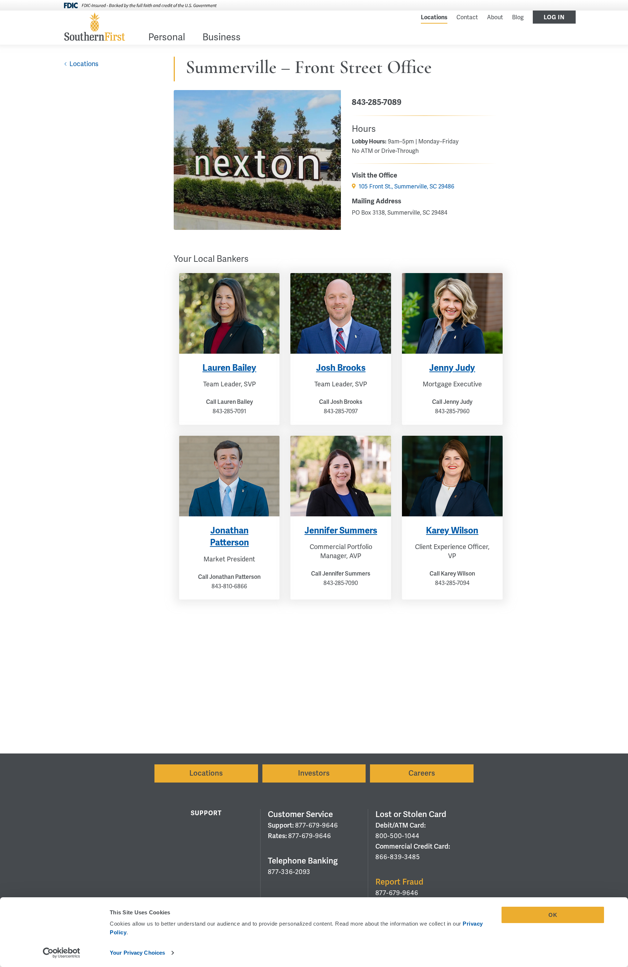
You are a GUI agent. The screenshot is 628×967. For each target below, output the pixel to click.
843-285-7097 (341, 411)
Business (221, 38)
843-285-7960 (452, 411)
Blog (518, 17)
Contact (467, 17)
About (495, 17)
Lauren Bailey (229, 367)
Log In (554, 17)
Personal (166, 38)
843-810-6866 (229, 586)
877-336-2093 (289, 872)
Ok (552, 915)
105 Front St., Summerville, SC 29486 (406, 186)
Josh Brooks (341, 367)
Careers (421, 773)
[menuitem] (167, 39)
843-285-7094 (452, 583)
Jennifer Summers (341, 530)
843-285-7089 (377, 102)
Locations (434, 17)
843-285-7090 (340, 583)
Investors (314, 773)
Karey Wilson (452, 530)
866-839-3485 (397, 857)
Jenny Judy (452, 367)
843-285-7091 (229, 411)
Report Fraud (399, 882)
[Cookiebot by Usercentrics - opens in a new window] (61, 952)
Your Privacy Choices (137, 953)
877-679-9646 (316, 825)
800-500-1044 (397, 836)
